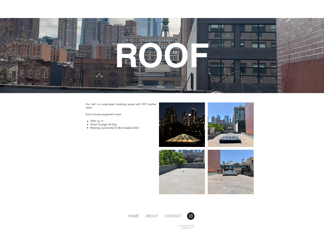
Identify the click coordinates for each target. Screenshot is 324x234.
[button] (182, 124)
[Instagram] (190, 216)
